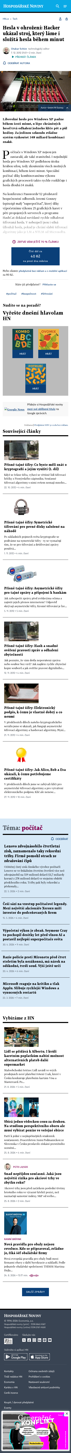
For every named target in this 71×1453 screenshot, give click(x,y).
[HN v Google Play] (15, 1356)
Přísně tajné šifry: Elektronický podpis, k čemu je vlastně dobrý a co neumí (33, 712)
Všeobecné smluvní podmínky (44, 1387)
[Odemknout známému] (66, 19)
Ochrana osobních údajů (41, 1371)
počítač (32, 828)
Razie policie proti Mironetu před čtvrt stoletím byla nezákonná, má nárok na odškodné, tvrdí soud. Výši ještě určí (34, 962)
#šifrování (47, 293)
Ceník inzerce (11, 1393)
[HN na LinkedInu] (39, 1340)
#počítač (11, 293)
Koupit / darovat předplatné (19, 1402)
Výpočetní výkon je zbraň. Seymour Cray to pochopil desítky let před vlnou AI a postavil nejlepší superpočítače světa (35, 935)
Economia (9, 1382)
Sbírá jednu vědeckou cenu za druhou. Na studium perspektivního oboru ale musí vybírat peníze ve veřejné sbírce (34, 1126)
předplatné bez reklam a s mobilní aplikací (43, 270)
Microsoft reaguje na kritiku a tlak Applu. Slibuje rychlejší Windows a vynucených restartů (31, 988)
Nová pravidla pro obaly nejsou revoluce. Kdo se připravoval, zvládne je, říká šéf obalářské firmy (34, 1249)
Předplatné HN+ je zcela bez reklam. (51, 425)
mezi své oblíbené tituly (41, 408)
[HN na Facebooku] (29, 1340)
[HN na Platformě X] (24, 1340)
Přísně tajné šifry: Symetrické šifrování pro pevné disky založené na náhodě (34, 527)
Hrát (22, 353)
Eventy (7, 1408)
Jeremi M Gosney (55, 108)
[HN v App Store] (39, 1356)
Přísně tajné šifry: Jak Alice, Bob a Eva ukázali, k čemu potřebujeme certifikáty (35, 774)
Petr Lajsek (20, 1166)
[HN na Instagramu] (34, 1340)
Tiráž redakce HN (13, 1377)
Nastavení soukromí (39, 1382)
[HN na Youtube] (50, 1340)
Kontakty (9, 1371)
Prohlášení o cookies (39, 1377)
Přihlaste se (49, 284)
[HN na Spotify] (44, 1340)
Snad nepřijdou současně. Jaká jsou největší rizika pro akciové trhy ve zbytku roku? (32, 1178)
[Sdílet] (60, 19)
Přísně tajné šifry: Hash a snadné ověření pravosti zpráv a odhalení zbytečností (31, 650)
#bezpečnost (28, 293)
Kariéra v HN (11, 1387)
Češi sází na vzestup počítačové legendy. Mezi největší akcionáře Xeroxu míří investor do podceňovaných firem (35, 908)
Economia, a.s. (26, 1321)
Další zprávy (35, 1291)
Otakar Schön (19, 48)
